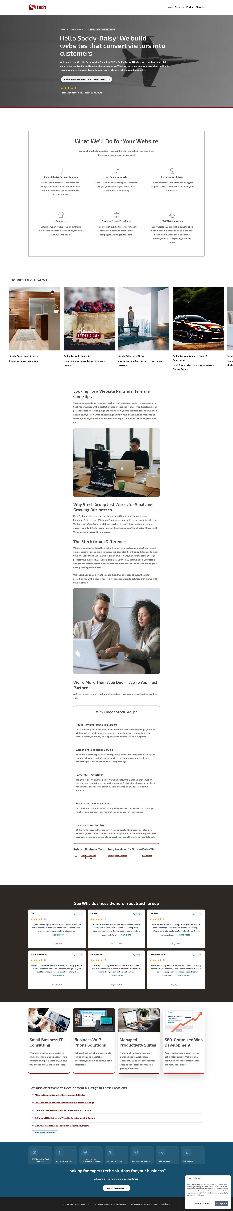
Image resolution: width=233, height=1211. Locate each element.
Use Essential (202, 1203)
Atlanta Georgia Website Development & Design (60, 1095)
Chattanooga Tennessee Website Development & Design (64, 1102)
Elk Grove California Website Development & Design (62, 1125)
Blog (168, 1204)
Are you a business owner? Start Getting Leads (84, 79)
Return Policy (146, 1204)
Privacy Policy (134, 1204)
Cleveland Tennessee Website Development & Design (63, 1110)
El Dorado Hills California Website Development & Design (65, 1118)
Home (62, 29)
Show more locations (45, 1132)
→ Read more (57, 935)
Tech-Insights (159, 1204)
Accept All (221, 1203)
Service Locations (120, 1204)
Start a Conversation (114, 1188)
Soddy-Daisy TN (76, 29)
